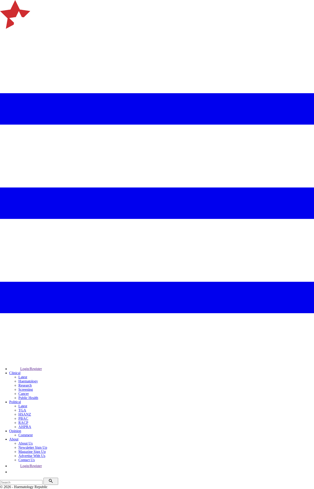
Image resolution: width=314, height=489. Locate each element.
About (13, 439)
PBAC (23, 418)
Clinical (14, 373)
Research (25, 385)
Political (15, 402)
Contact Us (26, 460)
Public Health (28, 398)
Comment (25, 435)
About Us (25, 443)
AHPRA (24, 427)
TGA (22, 410)
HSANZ (24, 414)
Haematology (28, 381)
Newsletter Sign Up (32, 447)
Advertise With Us (31, 456)
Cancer (23, 394)
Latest (22, 377)
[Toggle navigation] (5, 44)
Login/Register (31, 369)
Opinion (15, 431)
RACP (23, 423)
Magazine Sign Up (32, 452)
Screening (25, 389)
